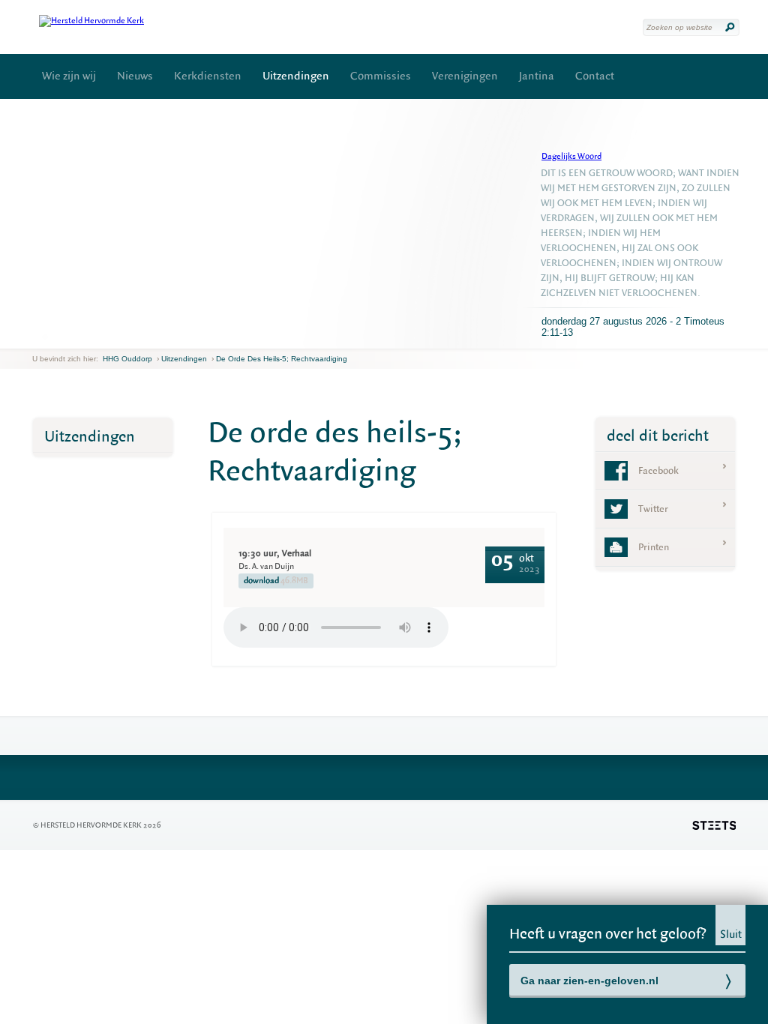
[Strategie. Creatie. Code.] (714, 825)
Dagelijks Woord (572, 156)
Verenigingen (465, 76)
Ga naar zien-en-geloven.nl (589, 981)
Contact (594, 76)
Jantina (536, 76)
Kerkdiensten (208, 76)
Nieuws (135, 76)
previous (36, 337)
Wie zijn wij (69, 76)
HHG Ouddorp (127, 359)
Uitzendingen (295, 76)
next (54, 337)
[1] (45, 337)
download (276, 580)
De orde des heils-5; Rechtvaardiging (281, 359)
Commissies (380, 76)
